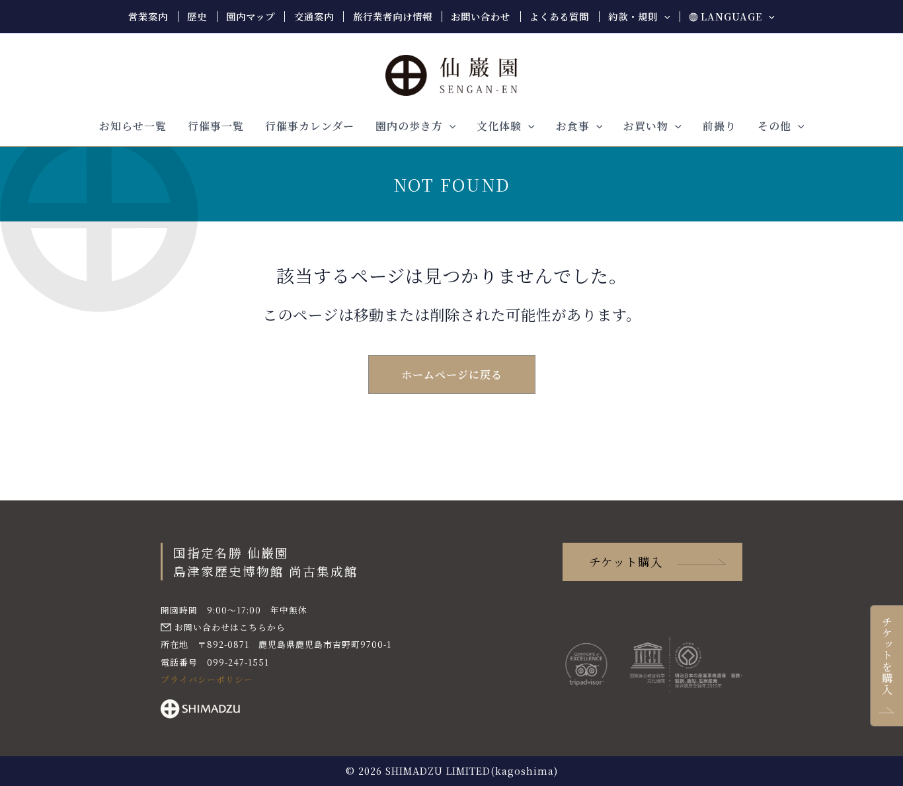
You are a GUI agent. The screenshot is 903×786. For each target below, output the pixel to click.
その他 (774, 126)
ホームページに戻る (451, 374)
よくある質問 (559, 16)
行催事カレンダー (309, 126)
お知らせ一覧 (133, 126)
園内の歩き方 (409, 126)
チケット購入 (626, 561)
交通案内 (314, 16)
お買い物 (645, 126)
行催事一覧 (216, 126)
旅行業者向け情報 (392, 16)
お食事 (573, 126)
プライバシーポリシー (207, 679)
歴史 (197, 16)
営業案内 (148, 16)
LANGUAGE (731, 16)
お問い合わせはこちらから (230, 627)
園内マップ (250, 16)
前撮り (719, 126)
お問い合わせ (480, 16)
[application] (664, 16)
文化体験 (499, 126)
